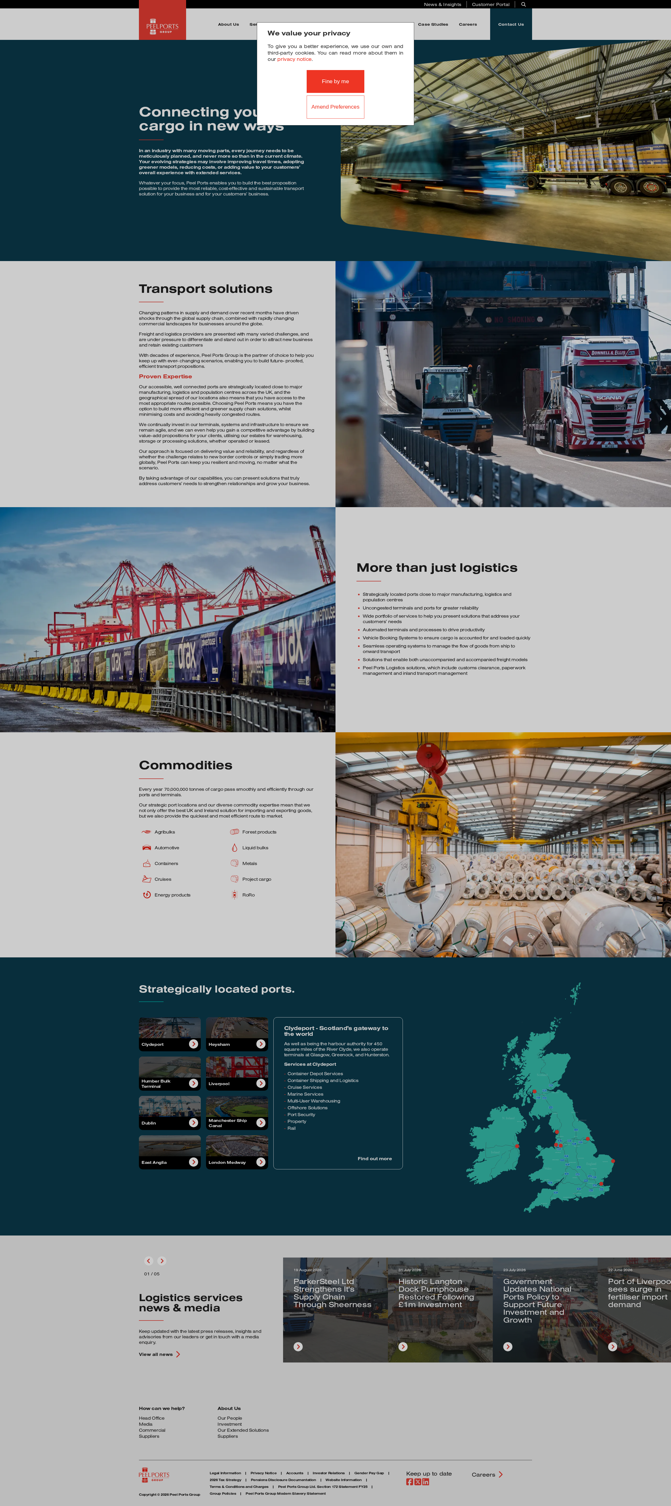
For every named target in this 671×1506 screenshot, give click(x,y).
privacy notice (294, 59)
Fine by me (335, 81)
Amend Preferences (335, 107)
